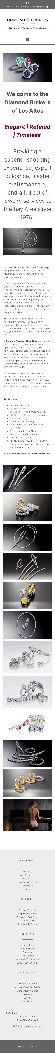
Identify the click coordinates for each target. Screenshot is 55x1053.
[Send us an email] (27, 3)
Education (28, 952)
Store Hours (27, 878)
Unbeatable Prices (27, 924)
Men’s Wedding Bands (27, 990)
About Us (27, 871)
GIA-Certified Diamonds (21, 415)
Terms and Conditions (27, 917)
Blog (27, 889)
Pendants (27, 1001)
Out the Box (32, 1047)
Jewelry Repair (27, 945)
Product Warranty (27, 910)
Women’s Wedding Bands (27, 987)
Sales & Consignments (27, 962)
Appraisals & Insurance (27, 959)
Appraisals (15, 428)
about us (37, 386)
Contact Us (27, 885)
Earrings (27, 997)
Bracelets (27, 994)
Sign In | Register (14, 7)
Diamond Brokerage (27, 983)
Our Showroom (27, 875)
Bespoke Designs (18, 408)
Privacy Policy (27, 920)
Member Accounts (27, 882)
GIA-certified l (30, 347)
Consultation (27, 955)
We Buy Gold (27, 948)
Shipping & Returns (27, 913)
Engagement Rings (19, 411)
